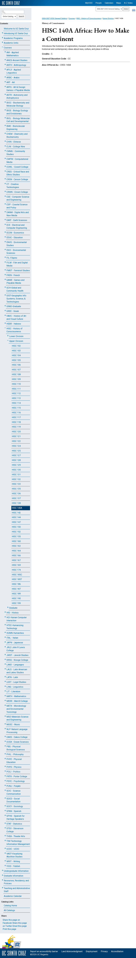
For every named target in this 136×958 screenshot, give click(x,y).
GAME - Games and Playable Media (15, 281)
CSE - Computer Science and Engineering (18, 198)
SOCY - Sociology (15, 806)
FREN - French (13, 275)
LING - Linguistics (15, 687)
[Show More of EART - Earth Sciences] (5, 219)
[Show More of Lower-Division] (8, 335)
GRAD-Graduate (14, 306)
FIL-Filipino (12, 258)
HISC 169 (16, 565)
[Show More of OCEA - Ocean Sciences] (5, 741)
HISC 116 (16, 412)
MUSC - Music (13, 724)
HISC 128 (16, 460)
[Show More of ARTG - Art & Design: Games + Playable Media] (5, 86)
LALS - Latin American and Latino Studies (17, 671)
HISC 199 (16, 603)
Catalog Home (10, 905)
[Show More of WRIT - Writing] (5, 860)
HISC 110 (16, 384)
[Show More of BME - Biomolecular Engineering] (5, 125)
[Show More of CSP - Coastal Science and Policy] (5, 204)
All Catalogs (9, 910)
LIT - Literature (13, 691)
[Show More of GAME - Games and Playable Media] (5, 279)
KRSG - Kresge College (17, 660)
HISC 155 (16, 536)
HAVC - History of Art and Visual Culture (16, 317)
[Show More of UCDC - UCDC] (5, 848)
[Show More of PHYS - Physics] (5, 766)
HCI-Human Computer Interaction (17, 619)
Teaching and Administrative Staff (17, 890)
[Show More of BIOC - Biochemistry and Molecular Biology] (5, 102)
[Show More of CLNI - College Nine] (5, 146)
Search (21, 16)
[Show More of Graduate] (8, 607)
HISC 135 (16, 489)
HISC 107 (16, 369)
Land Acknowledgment (71, 951)
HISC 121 (16, 436)
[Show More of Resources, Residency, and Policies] (2, 880)
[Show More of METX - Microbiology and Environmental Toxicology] (5, 705)
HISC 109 (16, 379)
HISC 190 (16, 598)
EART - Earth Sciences (17, 220)
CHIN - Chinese (14, 142)
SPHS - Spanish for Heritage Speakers (16, 817)
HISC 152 (16, 531)
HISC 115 (16, 408)
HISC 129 (16, 465)
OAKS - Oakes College (17, 737)
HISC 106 (16, 365)
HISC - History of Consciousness (14, 330)
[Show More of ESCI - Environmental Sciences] (5, 249)
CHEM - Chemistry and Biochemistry (17, 135)
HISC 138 (16, 503)
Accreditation (117, 951)
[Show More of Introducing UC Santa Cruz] (2, 33)
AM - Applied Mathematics (13, 54)
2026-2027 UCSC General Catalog (54, 18)
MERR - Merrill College (17, 701)
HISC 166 (16, 555)
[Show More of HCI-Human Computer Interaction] (5, 617)
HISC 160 (16, 541)
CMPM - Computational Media (17, 160)
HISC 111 (16, 389)
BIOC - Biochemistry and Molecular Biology (18, 104)
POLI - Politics (13, 771)
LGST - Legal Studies (16, 682)
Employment (91, 951)
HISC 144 (16, 517)
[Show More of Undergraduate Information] (2, 870)
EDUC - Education (15, 237)
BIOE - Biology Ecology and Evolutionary (17, 112)
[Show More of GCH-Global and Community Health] (5, 287)
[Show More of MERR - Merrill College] (5, 700)
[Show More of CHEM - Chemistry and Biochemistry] (5, 133)
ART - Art (11, 82)
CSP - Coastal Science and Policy (17, 206)
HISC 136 (16, 493)
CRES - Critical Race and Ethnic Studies (18, 173)
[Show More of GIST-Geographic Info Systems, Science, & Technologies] (5, 295)
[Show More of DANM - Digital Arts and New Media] (5, 211)
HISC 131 (16, 474)
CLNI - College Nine (16, 146)
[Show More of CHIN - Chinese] (5, 141)
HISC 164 (16, 550)
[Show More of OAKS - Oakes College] (5, 736)
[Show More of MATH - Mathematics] (5, 695)
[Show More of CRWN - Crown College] (5, 191)
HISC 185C (17, 574)
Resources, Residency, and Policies (16, 882)
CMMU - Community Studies (16, 153)
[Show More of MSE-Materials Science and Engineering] (5, 716)
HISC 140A (17, 508)
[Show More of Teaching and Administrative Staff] (2, 887)
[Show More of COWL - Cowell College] (5, 166)
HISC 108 (16, 374)
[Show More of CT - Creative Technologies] (5, 183)
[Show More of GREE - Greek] (5, 310)
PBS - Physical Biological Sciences (16, 748)
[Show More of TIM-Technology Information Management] (5, 840)
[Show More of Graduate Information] (2, 875)
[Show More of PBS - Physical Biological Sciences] (5, 746)
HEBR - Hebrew (14, 324)
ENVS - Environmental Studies (17, 244)
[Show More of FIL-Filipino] (5, 257)
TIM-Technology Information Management (18, 842)
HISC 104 (16, 355)
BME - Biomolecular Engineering (16, 127)
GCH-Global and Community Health (15, 289)
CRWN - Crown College (17, 192)
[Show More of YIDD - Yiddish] (5, 865)
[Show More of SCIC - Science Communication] (5, 790)
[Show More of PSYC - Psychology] (5, 780)
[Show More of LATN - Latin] (5, 676)
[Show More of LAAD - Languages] (5, 664)
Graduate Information (13, 876)
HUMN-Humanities (15, 633)
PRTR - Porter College (17, 776)
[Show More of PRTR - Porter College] (5, 776)
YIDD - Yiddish (13, 866)
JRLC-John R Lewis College (16, 649)
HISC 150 (16, 527)
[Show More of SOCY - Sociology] (5, 805)
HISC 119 (16, 427)
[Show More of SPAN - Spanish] (5, 810)
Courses (8, 47)
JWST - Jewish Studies (17, 655)
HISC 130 (16, 469)
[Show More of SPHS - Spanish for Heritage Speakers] (5, 815)
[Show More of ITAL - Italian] (5, 637)
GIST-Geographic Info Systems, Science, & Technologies (16, 298)
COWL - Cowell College (17, 167)
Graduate (13, 608)
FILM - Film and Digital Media (17, 264)
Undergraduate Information (16, 871)
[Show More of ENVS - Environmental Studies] (5, 241)
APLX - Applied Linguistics (14, 71)
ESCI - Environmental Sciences (16, 251)
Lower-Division (16, 336)
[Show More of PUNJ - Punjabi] (5, 785)
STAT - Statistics (14, 824)
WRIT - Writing (13, 861)
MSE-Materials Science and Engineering (17, 718)
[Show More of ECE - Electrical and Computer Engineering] (5, 224)
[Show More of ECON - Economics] (5, 232)
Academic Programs (13, 38)
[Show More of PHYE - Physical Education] (5, 758)
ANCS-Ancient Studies (17, 60)
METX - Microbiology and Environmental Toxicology (16, 709)
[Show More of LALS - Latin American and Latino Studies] (5, 669)
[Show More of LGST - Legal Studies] (5, 681)
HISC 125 (16, 450)
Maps (118, 3)
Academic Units (11, 43)
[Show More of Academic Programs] (2, 37)
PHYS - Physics (14, 767)
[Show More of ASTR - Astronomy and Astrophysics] (5, 94)
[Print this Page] (134, 11)
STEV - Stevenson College (15, 830)
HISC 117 (16, 417)
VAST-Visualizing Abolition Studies (14, 855)
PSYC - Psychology (16, 781)
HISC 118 (16, 422)
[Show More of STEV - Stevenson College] (5, 828)
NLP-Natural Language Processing (17, 731)
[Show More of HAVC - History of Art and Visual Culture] (5, 315)
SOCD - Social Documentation (13, 800)
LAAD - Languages (15, 664)
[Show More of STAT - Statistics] (5, 823)
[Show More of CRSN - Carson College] (5, 178)
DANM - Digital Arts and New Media (18, 214)
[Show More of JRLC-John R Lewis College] (5, 646)
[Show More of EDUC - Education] (5, 237)
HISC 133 (16, 484)
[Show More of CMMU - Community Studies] (5, 150)
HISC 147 (16, 522)
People (99, 3)
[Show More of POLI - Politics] (5, 771)
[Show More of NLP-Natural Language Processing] (5, 728)
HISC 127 (16, 455)
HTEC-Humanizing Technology (15, 627)
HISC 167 (16, 560)
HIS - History (13, 612)
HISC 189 (16, 593)
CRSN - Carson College (17, 179)
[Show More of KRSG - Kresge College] (5, 659)
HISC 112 (16, 393)
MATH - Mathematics (16, 696)
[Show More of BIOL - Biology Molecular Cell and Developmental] (5, 117)
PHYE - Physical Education (14, 761)
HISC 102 (16, 346)
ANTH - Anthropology (16, 65)
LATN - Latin (12, 677)
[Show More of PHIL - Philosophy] (5, 753)
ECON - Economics (15, 232)
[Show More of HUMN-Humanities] (5, 632)
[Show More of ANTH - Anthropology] (5, 64)
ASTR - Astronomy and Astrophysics (17, 96)
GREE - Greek (13, 311)
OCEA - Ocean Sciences (18, 742)
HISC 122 (16, 441)
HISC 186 (16, 584)
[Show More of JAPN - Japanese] (5, 642)
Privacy (104, 951)
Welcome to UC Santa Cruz (16, 28)
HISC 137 (16, 498)
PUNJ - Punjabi (14, 786)
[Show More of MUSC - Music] (5, 724)
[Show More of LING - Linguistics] (5, 686)
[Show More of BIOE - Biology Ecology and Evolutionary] (5, 110)
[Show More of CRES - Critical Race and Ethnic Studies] (5, 171)
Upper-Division (16, 341)
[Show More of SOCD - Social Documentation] (5, 798)
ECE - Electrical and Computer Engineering (17, 226)
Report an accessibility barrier (44, 951)
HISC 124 (16, 446)
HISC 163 (16, 546)
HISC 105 (16, 360)
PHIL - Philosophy (15, 754)
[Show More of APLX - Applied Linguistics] (5, 69)
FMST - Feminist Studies (18, 270)
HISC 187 (16, 589)
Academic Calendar (13, 896)
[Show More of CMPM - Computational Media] (5, 158)
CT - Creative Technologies (13, 186)
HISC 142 (16, 512)
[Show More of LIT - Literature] (5, 691)
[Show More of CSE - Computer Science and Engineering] (5, 196)
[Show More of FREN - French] (5, 274)
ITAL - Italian (12, 638)
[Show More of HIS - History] (5, 612)
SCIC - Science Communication (14, 792)
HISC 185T (17, 579)
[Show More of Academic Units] (2, 42)
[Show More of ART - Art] (5, 81)
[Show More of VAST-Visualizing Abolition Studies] (5, 853)
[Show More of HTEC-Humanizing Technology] (5, 624)
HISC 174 (16, 570)
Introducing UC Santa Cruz (16, 33)
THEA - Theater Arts (16, 836)
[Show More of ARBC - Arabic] (5, 77)
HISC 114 (16, 403)
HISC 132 (16, 479)
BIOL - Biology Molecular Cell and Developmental (18, 120)
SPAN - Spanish (14, 811)
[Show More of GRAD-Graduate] (5, 305)
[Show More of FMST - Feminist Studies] (5, 270)
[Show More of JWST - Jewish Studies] (5, 654)
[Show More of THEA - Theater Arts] (5, 835)
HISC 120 (16, 431)
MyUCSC (89, 3)
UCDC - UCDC (13, 849)
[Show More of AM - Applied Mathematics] (5, 52)
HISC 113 (16, 398)
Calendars (109, 3)
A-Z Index (128, 3)
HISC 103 (16, 350)
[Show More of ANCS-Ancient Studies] (5, 59)
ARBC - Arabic (13, 77)
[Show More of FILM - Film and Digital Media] (5, 262)
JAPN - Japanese (15, 642)
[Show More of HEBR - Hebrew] (5, 323)
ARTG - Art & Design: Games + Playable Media (18, 88)
